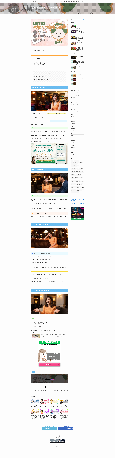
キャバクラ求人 (75, 92)
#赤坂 (78, 187)
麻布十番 (74, 154)
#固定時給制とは (78, 174)
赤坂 (73, 142)
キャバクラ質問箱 (75, 95)
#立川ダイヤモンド (73, 184)
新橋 (73, 126)
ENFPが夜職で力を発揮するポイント (42, 79)
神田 (73, 135)
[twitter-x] (57, 446)
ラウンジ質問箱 (75, 109)
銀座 (73, 145)
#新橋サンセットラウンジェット (75, 180)
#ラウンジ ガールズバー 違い (75, 165)
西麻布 (73, 140)
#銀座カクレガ (79, 190)
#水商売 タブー (73, 181)
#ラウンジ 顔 (73, 171)
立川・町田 (74, 138)
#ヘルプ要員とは (73, 162)
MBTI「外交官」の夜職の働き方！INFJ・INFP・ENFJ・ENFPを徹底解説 (52, 334)
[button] (34, 387)
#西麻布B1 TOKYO (73, 187)
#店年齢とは (81, 177)
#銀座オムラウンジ (73, 190)
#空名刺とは (78, 183)
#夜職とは (72, 177)
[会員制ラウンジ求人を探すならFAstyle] (33, 2)
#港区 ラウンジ (73, 183)
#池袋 (77, 181)
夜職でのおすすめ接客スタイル (41, 76)
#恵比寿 (72, 178)
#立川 (82, 183)
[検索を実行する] (83, 19)
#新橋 (75, 178)
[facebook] (56, 446)
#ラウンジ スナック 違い (74, 168)
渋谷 (73, 133)
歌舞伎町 (74, 128)
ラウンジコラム (75, 104)
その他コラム (74, 102)
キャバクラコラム (75, 90)
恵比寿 (73, 123)
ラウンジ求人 (74, 107)
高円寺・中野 (74, 152)
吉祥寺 (73, 121)
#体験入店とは (78, 171)
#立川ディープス (79, 184)
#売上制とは (79, 175)
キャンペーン (74, 97)
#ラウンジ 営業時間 (80, 162)
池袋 (73, 130)
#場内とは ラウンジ (74, 175)
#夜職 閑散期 (77, 177)
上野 (73, 114)
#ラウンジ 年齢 (81, 168)
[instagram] (58, 446)
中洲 (73, 116)
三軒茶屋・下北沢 (75, 111)
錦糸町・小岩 (74, 147)
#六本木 (82, 171)
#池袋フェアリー (81, 181)
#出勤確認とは (73, 174)
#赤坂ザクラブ (82, 187)
